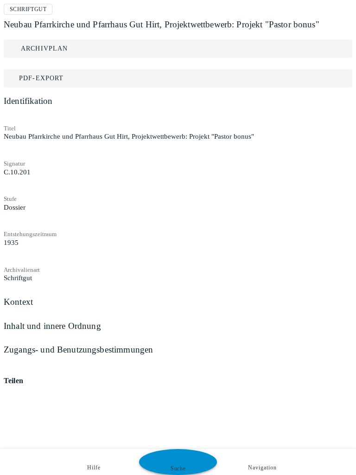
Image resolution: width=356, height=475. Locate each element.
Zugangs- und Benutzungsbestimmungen (78, 349)
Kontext (18, 302)
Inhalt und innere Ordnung (52, 326)
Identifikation (28, 101)
